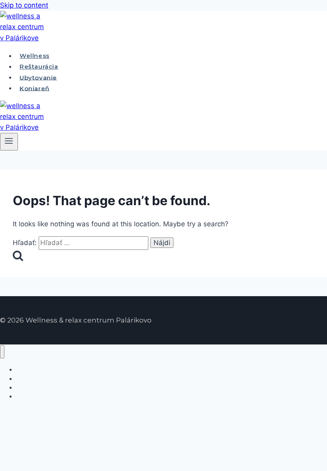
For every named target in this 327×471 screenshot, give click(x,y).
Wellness (34, 55)
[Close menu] (2, 351)
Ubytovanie (38, 77)
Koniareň (34, 88)
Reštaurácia (39, 66)
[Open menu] (9, 141)
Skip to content (24, 5)
